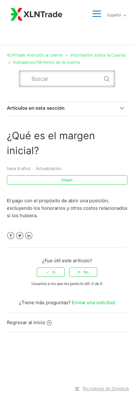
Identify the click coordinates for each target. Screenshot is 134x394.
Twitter (20, 236)
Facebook (11, 236)
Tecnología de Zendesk (105, 388)
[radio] (51, 272)
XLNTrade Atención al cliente (35, 55)
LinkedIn (29, 236)
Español (114, 15)
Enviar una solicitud (93, 302)
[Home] (37, 13)
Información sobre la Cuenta (97, 55)
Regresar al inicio (26, 322)
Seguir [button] (67, 179)
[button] (96, 14)
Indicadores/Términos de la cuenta (46, 62)
